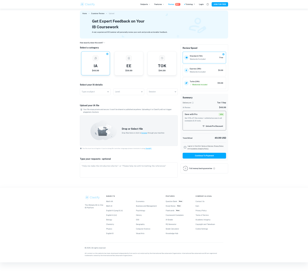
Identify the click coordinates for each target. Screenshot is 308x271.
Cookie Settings (202, 229)
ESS (137, 220)
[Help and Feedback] (208, 4)
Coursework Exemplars (175, 215)
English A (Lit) (111, 215)
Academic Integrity (203, 220)
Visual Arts (140, 233)
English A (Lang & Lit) (114, 211)
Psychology (140, 211)
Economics (140, 201)
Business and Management (146, 206)
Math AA (109, 201)
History (139, 215)
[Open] (108, 91)
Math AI (109, 206)
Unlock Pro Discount (214, 126)
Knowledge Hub (172, 233)
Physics (109, 229)
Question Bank (171, 201)
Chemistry (110, 224)
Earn (197, 206)
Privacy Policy (218, 146)
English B (109, 233)
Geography (140, 224)
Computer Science (143, 229)
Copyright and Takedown (205, 224)
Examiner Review (97, 13)
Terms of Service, (207, 146)
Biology (109, 220)
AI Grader (169, 220)
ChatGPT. (148, 148)
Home (84, 13)
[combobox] (93, 91)
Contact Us (200, 201)
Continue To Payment (204, 156)
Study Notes (170, 206)
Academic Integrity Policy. (199, 149)
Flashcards (170, 211)
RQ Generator (171, 224)
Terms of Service (202, 215)
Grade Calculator (172, 229)
